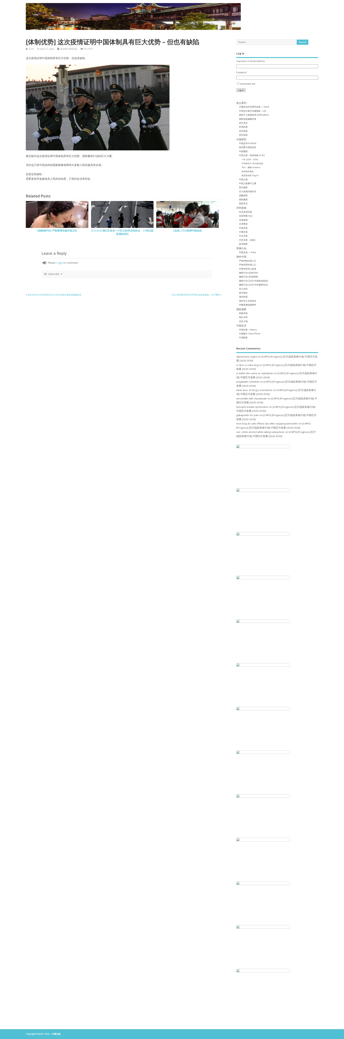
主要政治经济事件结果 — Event (254, 106)
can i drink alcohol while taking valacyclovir (260, 432)
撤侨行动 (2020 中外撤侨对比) (253, 284)
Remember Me (247, 83)
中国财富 (243, 337)
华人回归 (243, 288)
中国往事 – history (248, 329)
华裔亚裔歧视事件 (247, 304)
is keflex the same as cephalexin (254, 373)
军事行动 (241, 248)
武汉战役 (243, 130)
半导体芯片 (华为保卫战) (252, 163)
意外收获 (243, 134)
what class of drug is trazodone (254, 390)
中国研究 (241, 139)
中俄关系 (243, 231)
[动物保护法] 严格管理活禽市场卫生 (57, 230)
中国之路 (243, 179)
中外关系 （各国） (248, 239)
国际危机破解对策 (247, 118)
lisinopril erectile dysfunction (252, 407)
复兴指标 (243, 187)
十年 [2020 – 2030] (250, 159)
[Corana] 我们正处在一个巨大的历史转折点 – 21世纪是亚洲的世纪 (122, 232)
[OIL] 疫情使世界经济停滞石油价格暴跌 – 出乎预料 (195, 294)
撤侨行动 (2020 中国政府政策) (253, 280)
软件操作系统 (248, 171)
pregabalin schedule (247, 381)
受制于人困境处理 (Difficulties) (254, 114)
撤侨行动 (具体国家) (248, 276)
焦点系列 (241, 103)
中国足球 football (247, 143)
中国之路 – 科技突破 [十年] (252, 155)
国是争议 (243, 203)
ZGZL (31, 48)
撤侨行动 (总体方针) (248, 272)
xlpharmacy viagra (246, 356)
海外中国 (241, 256)
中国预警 (243, 151)
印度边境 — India (247, 252)
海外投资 (243, 296)
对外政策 (241, 207)
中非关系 (243, 235)
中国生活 (241, 325)
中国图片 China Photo (250, 333)
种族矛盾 (243, 313)
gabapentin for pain (247, 415)
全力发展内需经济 (247, 191)
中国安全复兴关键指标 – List (252, 110)
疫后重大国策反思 (68, 48)
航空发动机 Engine (250, 175)
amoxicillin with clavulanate (251, 398)
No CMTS (88, 48)
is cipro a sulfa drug (247, 365)
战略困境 (243, 195)
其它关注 (243, 122)
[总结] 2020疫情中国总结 (187, 230)
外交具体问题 (245, 211)
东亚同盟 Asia (245, 215)
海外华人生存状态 (247, 300)
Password (241, 72)
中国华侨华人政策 (247, 268)
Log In (241, 90)
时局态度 (243, 126)
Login (59, 262)
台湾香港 (243, 223)
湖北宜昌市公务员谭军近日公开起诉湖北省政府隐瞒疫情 (54, 294)
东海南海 (243, 219)
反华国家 (243, 243)
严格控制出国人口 (247, 260)
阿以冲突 (243, 317)
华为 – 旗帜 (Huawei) (251, 167)
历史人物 (243, 321)
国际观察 (241, 309)
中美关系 (243, 227)
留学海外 (243, 292)
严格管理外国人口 (247, 264)
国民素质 (243, 199)
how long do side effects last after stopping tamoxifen (267, 423)
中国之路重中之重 (247, 183)
